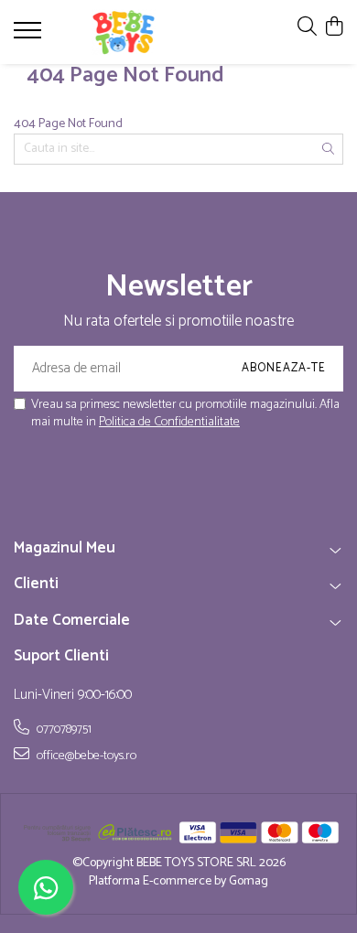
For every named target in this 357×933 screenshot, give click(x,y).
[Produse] (30, 35)
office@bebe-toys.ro (85, 755)
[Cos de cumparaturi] (333, 27)
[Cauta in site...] (307, 27)
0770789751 (63, 729)
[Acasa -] (123, 32)
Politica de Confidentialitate (169, 422)
